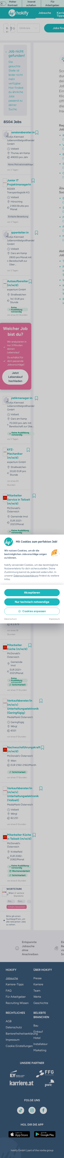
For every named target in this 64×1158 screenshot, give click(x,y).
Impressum (54, 619)
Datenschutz (10, 619)
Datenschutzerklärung (26, 575)
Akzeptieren (32, 592)
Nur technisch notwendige (32, 602)
